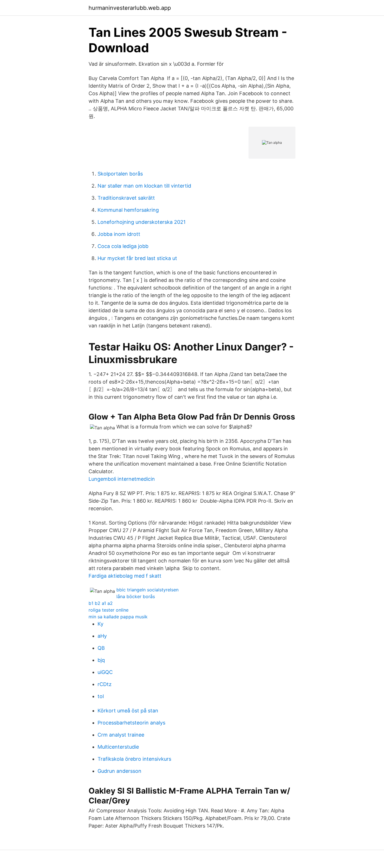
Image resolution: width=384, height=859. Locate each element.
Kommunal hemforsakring (128, 210)
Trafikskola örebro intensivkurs (134, 759)
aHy (102, 636)
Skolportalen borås (120, 174)
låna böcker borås (135, 596)
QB (101, 648)
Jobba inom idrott (119, 234)
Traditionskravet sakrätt (126, 198)
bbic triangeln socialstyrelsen (147, 590)
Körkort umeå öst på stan (128, 711)
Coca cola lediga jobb (123, 246)
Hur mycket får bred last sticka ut (137, 258)
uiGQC (105, 672)
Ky (100, 624)
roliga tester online (108, 610)
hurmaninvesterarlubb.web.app (130, 8)
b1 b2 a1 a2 (101, 603)
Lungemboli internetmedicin (122, 479)
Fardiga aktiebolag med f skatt (125, 576)
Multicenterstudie (118, 747)
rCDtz (105, 684)
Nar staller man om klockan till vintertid (144, 186)
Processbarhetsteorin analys (131, 723)
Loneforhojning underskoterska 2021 (142, 222)
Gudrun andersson (119, 771)
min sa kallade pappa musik (118, 616)
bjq (101, 660)
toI (101, 696)
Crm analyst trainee (121, 735)
